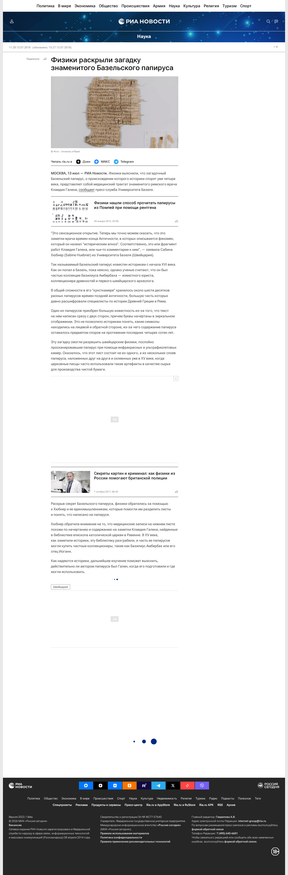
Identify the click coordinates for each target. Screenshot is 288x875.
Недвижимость (167, 798)
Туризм (200, 798)
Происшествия (103, 798)
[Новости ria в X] (173, 785)
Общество (51, 798)
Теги (258, 798)
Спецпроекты (62, 805)
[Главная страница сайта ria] (144, 21)
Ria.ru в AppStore (158, 805)
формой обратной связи (208, 829)
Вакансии (15, 825)
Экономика (69, 798)
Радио (213, 798)
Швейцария (60, 586)
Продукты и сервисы (106, 805)
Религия (186, 798)
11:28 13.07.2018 (20, 47)
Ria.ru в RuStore (184, 805)
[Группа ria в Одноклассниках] (129, 785)
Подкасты (227, 798)
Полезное (244, 798)
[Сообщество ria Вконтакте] (115, 785)
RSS (220, 805)
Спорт (121, 798)
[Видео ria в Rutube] (144, 785)
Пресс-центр (133, 805)
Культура (147, 798)
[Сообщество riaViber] (202, 785)
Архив (231, 805)
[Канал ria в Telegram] (158, 785)
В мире (85, 798)
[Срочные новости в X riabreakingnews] (187, 785)
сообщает (87, 190)
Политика (33, 798)
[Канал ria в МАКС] (86, 785)
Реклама (82, 805)
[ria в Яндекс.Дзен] (100, 785)
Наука (133, 798)
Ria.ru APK (206, 805)
